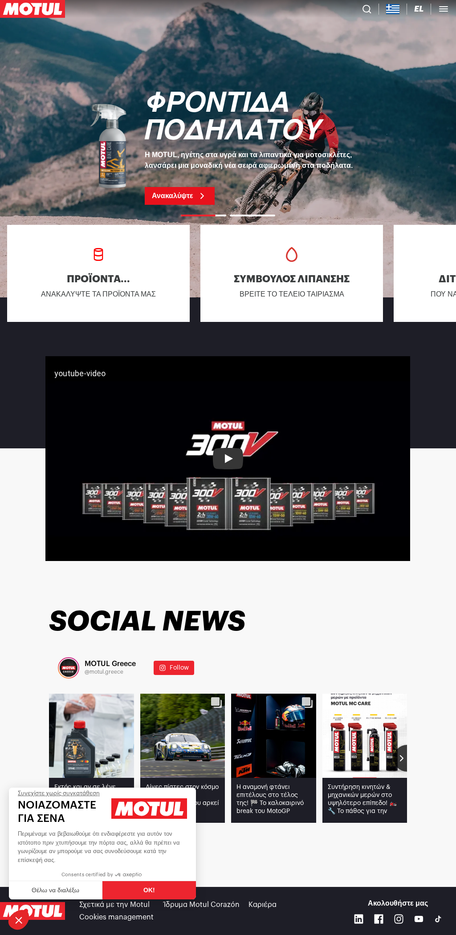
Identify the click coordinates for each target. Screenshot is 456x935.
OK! (149, 890)
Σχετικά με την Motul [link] (114, 904)
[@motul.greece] (68, 668)
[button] (18, 920)
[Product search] (367, 8)
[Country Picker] (393, 9)
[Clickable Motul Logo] (32, 9)
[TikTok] (438, 919)
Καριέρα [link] (262, 904)
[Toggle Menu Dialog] (443, 9)
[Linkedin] (358, 918)
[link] (228, 147)
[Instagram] (398, 918)
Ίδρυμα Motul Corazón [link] (202, 904)
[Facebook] (378, 918)
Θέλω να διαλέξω (55, 890)
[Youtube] (418, 918)
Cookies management (116, 917)
